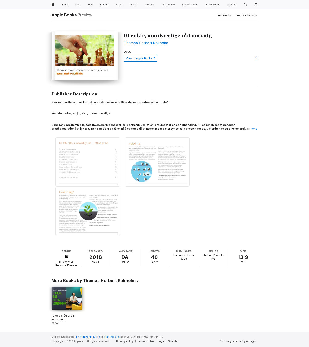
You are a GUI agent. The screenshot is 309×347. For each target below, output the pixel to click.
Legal (161, 341)
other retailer (112, 336)
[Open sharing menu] (256, 58)
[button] (245, 4)
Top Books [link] (224, 15)
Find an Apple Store (88, 336)
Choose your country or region (239, 341)
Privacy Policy (124, 341)
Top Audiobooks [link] (247, 15)
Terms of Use (145, 341)
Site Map (173, 341)
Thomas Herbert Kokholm (146, 42)
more (254, 128)
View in (139, 58)
